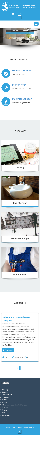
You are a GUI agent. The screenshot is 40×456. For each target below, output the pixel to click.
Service (4, 410)
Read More (9, 350)
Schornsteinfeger (20, 238)
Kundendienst (20, 274)
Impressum (6, 415)
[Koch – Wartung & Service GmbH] (20, 6)
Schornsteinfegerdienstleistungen (14, 405)
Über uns (5, 407)
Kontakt (5, 392)
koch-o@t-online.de (21, 14)
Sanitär (4, 402)
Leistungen (6, 397)
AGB (3, 412)
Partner (4, 400)
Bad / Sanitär (20, 202)
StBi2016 (7, 357)
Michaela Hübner (22, 70)
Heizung (20, 167)
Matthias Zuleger (22, 98)
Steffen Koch (19, 84)
